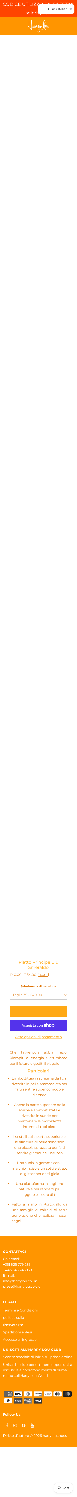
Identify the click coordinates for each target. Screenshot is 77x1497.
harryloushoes (55, 1436)
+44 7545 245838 (17, 1270)
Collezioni (10, 1472)
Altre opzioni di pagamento (38, 1037)
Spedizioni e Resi (17, 1332)
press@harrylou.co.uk (21, 1286)
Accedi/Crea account (24, 1492)
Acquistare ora (14, 1463)
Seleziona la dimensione (38, 986)
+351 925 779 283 (17, 1264)
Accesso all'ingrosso (20, 1339)
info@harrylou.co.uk (20, 1281)
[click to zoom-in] (65, 50)
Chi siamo (10, 1482)
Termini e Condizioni (20, 1310)
